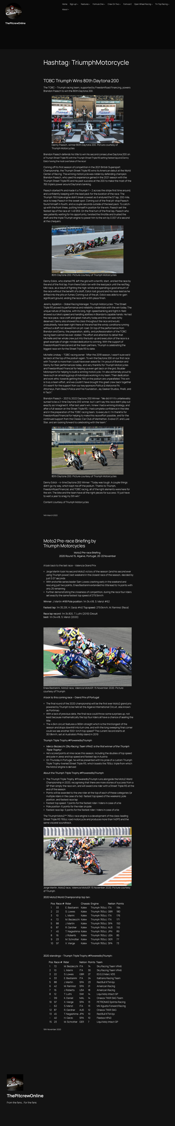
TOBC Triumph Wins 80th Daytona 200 (81, 80)
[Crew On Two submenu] (120, 4)
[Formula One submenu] (104, 4)
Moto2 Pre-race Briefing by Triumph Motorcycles (69, 543)
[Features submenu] (89, 4)
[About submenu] (68, 9)
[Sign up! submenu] (77, 4)
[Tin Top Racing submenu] (168, 4)
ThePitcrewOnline (15, 23)
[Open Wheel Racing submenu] (152, 4)
